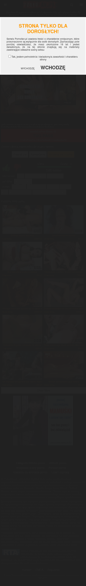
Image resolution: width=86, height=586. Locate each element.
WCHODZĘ (53, 67)
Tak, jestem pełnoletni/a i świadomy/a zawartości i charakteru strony (45, 58)
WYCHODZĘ (28, 68)
